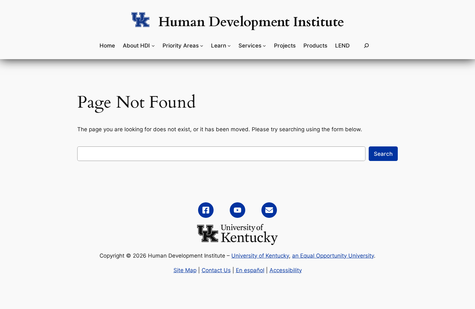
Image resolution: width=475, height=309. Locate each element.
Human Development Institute (251, 22)
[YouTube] (237, 210)
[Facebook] (206, 210)
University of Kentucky (260, 255)
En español (250, 270)
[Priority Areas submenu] (201, 45)
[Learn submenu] (229, 45)
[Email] (269, 210)
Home (107, 45)
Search (383, 154)
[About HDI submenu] (153, 45)
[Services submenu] (264, 45)
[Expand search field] (366, 46)
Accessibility (285, 270)
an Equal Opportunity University (333, 255)
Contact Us (216, 270)
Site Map (185, 270)
